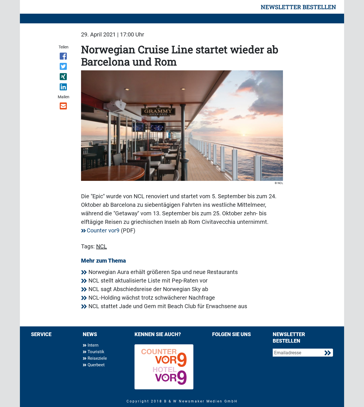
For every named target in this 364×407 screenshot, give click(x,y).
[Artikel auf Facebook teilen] (64, 57)
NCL (101, 246)
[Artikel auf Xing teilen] (64, 78)
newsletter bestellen (298, 7)
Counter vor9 (103, 230)
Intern (92, 345)
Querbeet (95, 364)
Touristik (95, 351)
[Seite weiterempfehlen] (64, 107)
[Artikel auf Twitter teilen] (64, 67)
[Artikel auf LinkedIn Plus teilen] (64, 88)
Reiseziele (96, 358)
